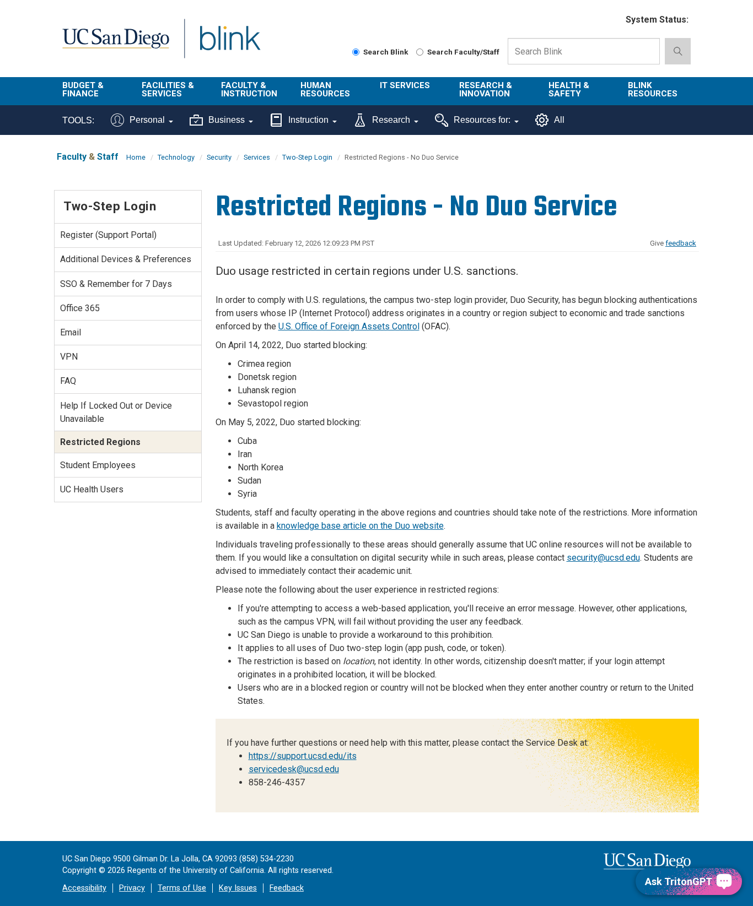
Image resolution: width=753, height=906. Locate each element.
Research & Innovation (485, 89)
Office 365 (80, 308)
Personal (147, 119)
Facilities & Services (168, 89)
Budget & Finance (83, 89)
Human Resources (325, 89)
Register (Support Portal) (108, 235)
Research (391, 119)
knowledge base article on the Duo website (360, 525)
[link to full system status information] (610, 20)
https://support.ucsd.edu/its (303, 756)
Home (136, 157)
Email (70, 332)
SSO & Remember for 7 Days (116, 284)
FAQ (68, 381)
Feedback (287, 888)
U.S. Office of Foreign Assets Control (348, 326)
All (559, 119)
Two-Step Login (307, 157)
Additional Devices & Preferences (125, 259)
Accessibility (84, 888)
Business (226, 119)
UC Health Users (91, 489)
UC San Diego (115, 45)
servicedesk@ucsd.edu (294, 769)
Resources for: (482, 119)
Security (219, 157)
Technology (176, 157)
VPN (69, 356)
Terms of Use (182, 888)
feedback (680, 243)
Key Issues (238, 888)
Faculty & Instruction (249, 89)
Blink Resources (652, 89)
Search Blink (385, 51)
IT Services (405, 85)
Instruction (308, 119)
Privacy (132, 888)
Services (257, 157)
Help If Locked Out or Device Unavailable (116, 412)
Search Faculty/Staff (463, 51)
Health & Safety (568, 89)
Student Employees (98, 465)
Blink (230, 45)
